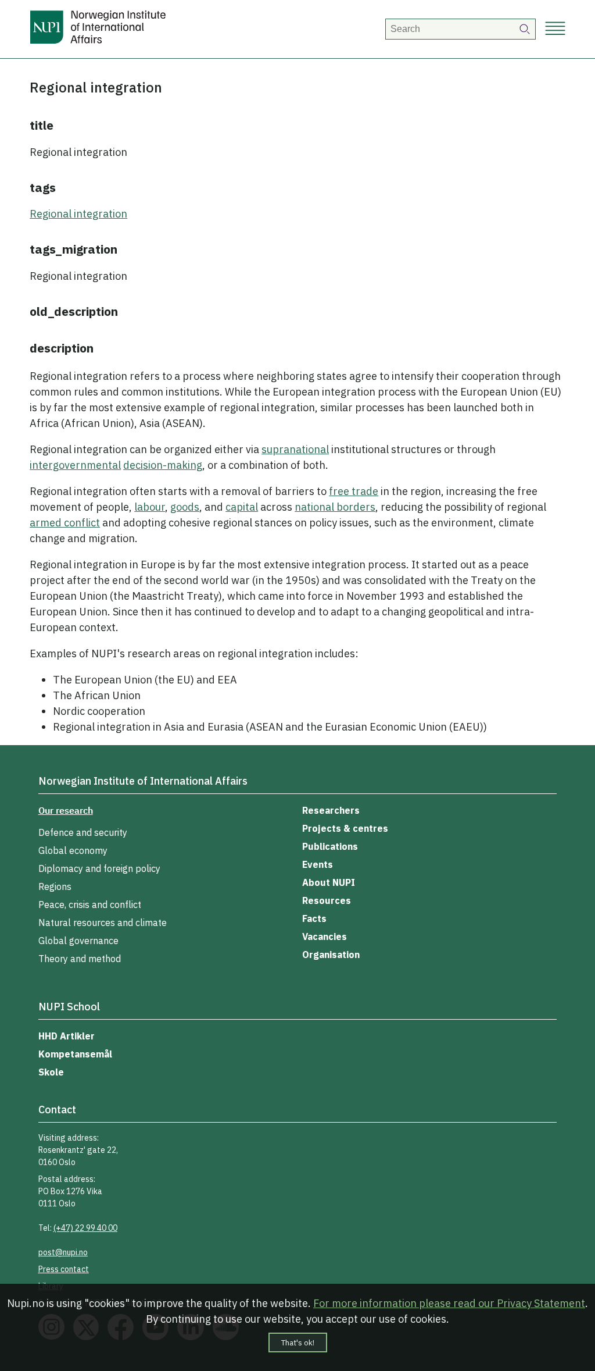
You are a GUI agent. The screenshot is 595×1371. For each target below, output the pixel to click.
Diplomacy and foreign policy (99, 868)
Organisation (331, 954)
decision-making (162, 465)
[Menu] (555, 29)
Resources (326, 900)
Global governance (78, 940)
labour (149, 507)
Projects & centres (345, 828)
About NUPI (328, 882)
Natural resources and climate (102, 922)
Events (317, 864)
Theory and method (79, 958)
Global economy (72, 850)
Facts (314, 918)
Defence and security (82, 832)
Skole (51, 1072)
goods (184, 507)
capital (241, 507)
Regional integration (78, 213)
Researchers (331, 810)
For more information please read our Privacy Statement (449, 1303)
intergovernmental (75, 465)
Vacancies (324, 936)
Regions (54, 886)
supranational (295, 449)
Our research (65, 810)
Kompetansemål (75, 1054)
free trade (353, 491)
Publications (330, 846)
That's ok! (297, 1342)
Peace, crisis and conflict (89, 904)
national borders (335, 507)
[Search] (525, 29)
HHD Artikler (66, 1036)
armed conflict (65, 522)
